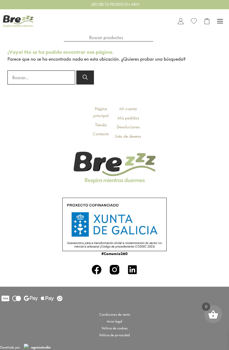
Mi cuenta (128, 109)
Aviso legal (114, 321)
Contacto (101, 134)
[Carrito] (206, 21)
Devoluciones (128, 127)
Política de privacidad (114, 335)
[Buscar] (85, 77)
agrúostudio (40, 347)
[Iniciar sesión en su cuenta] (180, 21)
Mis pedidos (128, 118)
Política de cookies (115, 328)
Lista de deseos (128, 136)
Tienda (101, 125)
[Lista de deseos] (193, 21)
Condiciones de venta (114, 314)
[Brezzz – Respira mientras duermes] (18, 21)
